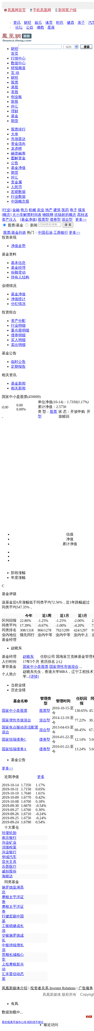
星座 (51, 27)
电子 (73, 210)
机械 (32, 210)
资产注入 (9, 219)
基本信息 (18, 263)
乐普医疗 (9, 866)
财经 (27, 22)
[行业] (6, 210)
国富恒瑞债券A (14, 749)
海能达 (7, 876)
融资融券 (18, 153)
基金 (14, 116)
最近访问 (51, 1025)
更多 (40, 777)
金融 (16, 210)
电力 (24, 210)
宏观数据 (18, 192)
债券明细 (18, 335)
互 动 (15, 73)
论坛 (19, 27)
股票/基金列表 (14, 232)
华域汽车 (9, 857)
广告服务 (85, 988)
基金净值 (18, 168)
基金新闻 (18, 383)
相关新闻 (18, 388)
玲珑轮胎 (9, 833)
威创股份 (9, 871)
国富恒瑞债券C (14, 739)
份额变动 (18, 272)
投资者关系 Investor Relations (53, 988)
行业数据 (18, 197)
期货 (14, 121)
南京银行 (9, 838)
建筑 (57, 210)
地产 (48, 210)
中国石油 (45, 232)
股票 (14, 82)
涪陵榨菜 (9, 847)
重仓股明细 (20, 330)
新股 (14, 101)
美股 (14, 92)
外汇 (14, 106)
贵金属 (16, 182)
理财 (14, 111)
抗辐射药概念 (65, 215)
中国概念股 (20, 201)
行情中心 (18, 58)
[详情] (34, 676)
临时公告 (18, 362)
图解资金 (18, 158)
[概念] (6, 215)
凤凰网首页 (17, 10)
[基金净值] (28, 219)
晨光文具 (9, 862)
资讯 (17, 22)
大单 (14, 134)
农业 (40, 210)
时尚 (59, 22)
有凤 (14, 1004)
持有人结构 (20, 277)
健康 (70, 22)
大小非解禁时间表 (27, 215)
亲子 (81, 22)
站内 (68, 47)
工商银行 (60, 232)
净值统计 (18, 299)
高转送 (82, 215)
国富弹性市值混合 (63, 667)
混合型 (67, 219)
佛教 (40, 27)
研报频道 (18, 68)
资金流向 (18, 144)
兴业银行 (9, 852)
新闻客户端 (67, 10)
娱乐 (38, 22)
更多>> (81, 219)
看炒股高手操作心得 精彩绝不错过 (23, 1022)
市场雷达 (18, 139)
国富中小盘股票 (35, 667)
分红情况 (18, 304)
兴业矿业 (9, 842)
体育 (49, 22)
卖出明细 (18, 345)
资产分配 (18, 321)
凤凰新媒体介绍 (14, 988)
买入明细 (18, 340)
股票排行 (18, 129)
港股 (14, 87)
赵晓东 (28, 656)
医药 (65, 210)
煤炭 (81, 210)
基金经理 (18, 267)
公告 (14, 163)
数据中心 (18, 63)
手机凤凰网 (42, 10)
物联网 (47, 215)
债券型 (55, 219)
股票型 (43, 219)
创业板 (16, 97)
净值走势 (18, 246)
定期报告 (18, 366)
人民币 (16, 187)
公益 (29, 27)
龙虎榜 (16, 148)
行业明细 (18, 325)
